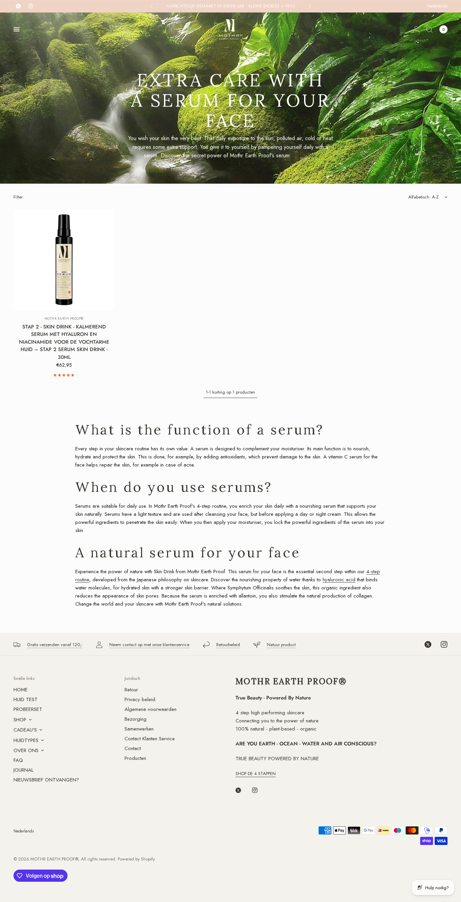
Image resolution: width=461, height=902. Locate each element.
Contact (133, 748)
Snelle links (23, 678)
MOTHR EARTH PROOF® (64, 318)
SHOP (19, 719)
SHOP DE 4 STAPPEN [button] (256, 773)
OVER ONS (25, 750)
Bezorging (135, 719)
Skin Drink (304, 155)
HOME (20, 689)
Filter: (18, 197)
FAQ (18, 760)
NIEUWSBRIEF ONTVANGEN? (46, 780)
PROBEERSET (27, 709)
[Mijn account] (416, 29)
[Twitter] (423, 644)
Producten (135, 758)
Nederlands (437, 6)
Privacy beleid (140, 699)
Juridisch (132, 678)
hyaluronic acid (339, 579)
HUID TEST (25, 699)
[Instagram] (440, 644)
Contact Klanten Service (150, 738)
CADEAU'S (25, 730)
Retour (131, 689)
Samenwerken (139, 729)
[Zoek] (429, 29)
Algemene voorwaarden (151, 709)
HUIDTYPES (25, 740)
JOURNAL (23, 770)
